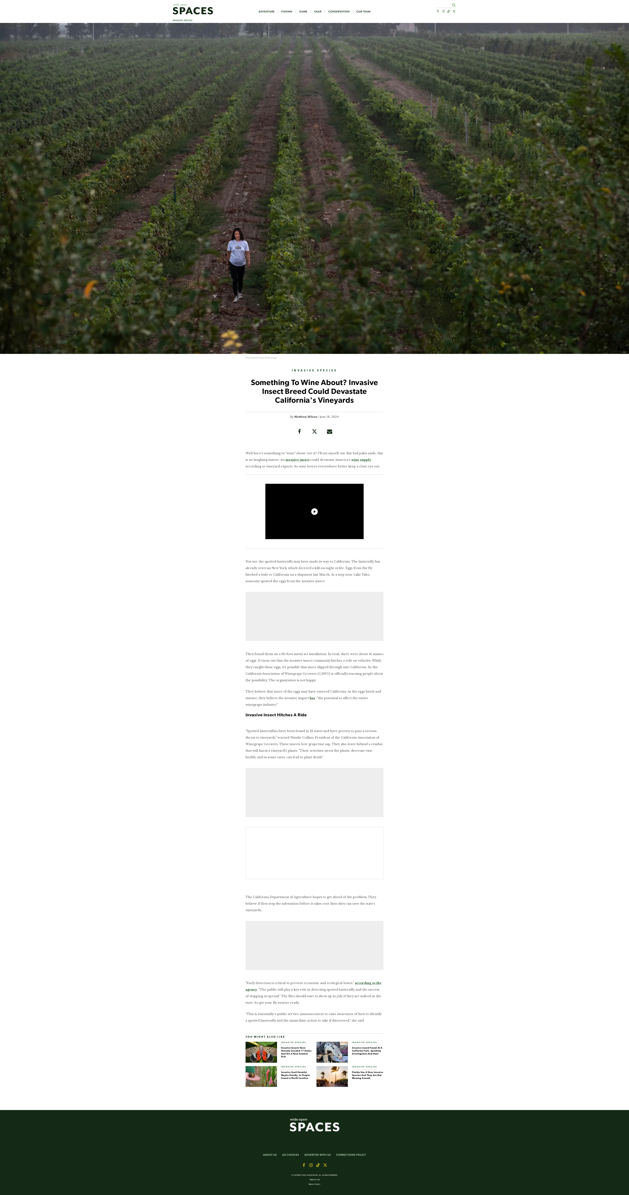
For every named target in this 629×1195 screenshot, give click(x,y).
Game (303, 11)
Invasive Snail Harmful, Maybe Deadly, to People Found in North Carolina (295, 1075)
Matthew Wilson (306, 417)
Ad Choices (290, 1154)
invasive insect (297, 460)
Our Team (363, 11)
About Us (270, 1154)
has (312, 698)
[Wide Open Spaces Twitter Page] (454, 11)
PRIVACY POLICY (314, 1184)
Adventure (266, 11)
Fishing (287, 11)
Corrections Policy (351, 1154)
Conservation (339, 11)
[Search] (453, 5)
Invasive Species (182, 20)
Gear (318, 11)
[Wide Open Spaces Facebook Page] (438, 11)
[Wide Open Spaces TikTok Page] (449, 11)
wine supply (361, 460)
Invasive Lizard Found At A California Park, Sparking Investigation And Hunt (367, 1051)
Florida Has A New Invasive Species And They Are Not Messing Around (367, 1075)
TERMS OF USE (314, 1180)
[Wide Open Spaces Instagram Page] (443, 11)
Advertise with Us (317, 1154)
